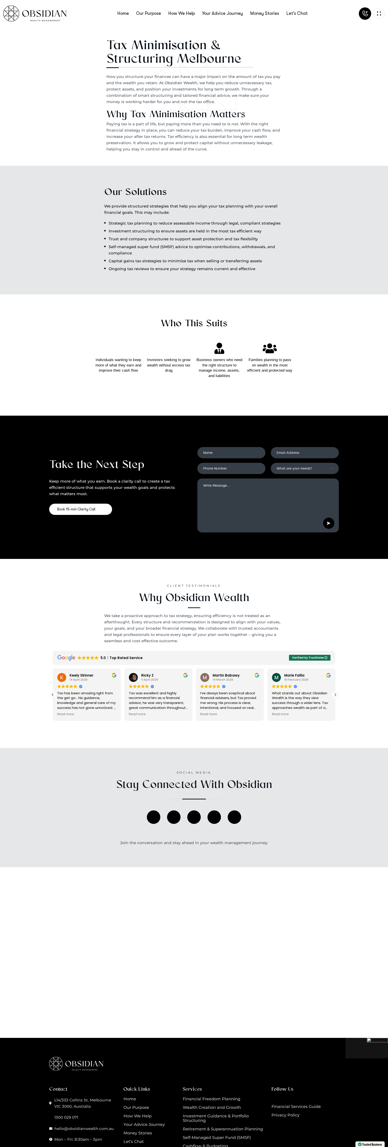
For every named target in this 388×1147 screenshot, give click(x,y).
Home (129, 1098)
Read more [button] (65, 714)
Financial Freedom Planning (211, 1098)
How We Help (137, 1116)
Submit (328, 523)
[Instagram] (174, 817)
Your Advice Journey (144, 1124)
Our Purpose (136, 1107)
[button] (335, 694)
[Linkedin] (194, 817)
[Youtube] (234, 817)
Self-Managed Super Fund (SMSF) (217, 1137)
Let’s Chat (133, 1141)
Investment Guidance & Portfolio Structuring (216, 1118)
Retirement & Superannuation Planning (223, 1129)
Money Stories (137, 1133)
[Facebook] (153, 817)
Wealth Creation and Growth (212, 1107)
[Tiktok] (214, 817)
